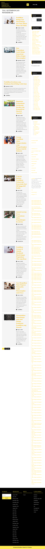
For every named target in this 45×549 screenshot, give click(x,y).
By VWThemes (29, 547)
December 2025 (37, 80)
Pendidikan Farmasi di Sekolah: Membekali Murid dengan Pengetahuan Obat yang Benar (21, 253)
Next (8, 348)
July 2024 (36, 101)
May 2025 (36, 89)
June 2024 (36, 103)
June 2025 (36, 88)
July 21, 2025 (20, 153)
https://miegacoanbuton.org (36, 423)
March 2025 (36, 92)
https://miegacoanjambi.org (36, 333)
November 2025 (16, 502)
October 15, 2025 (21, 27)
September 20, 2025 (21, 60)
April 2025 (36, 91)
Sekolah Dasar (36, 502)
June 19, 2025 (20, 295)
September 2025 (37, 84)
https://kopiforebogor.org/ (36, 249)
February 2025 (36, 93)
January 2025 (36, 95)
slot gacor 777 (34, 194)
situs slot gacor (34, 161)
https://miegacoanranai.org (36, 278)
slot (34, 130)
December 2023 (37, 108)
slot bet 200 (33, 156)
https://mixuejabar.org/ (35, 252)
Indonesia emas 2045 (38, 498)
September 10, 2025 (9, 86)
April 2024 (36, 105)
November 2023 (37, 109)
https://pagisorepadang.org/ (36, 226)
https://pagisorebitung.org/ (36, 225)
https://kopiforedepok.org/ (36, 247)
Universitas (36, 133)
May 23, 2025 (20, 329)
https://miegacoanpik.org (36, 315)
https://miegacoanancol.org (36, 470)
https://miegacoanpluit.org (36, 316)
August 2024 (36, 100)
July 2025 (36, 87)
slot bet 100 (33, 142)
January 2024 (15, 538)
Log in (24, 494)
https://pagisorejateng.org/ (36, 227)
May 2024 (36, 104)
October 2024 (36, 97)
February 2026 (36, 79)
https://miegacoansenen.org (36, 290)
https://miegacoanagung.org (36, 274)
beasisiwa (36, 121)
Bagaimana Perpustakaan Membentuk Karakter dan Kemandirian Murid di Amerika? (20, 107)
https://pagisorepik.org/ (35, 213)
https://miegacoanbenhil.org (36, 296)
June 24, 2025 (20, 224)
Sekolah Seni (36, 129)
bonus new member (35, 159)
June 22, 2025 (20, 261)
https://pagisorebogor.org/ (36, 240)
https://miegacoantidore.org (36, 275)
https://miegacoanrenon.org (36, 263)
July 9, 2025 (20, 190)
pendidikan (36, 126)
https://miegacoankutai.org (36, 445)
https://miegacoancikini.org (36, 298)
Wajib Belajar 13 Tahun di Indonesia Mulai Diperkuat (36, 36)
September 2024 (37, 99)
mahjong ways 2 (34, 148)
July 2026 (14, 496)
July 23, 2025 (20, 115)
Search (34, 15)
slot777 (32, 165)
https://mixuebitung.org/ (35, 206)
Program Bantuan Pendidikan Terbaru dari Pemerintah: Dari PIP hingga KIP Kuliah (21, 182)
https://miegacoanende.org (36, 273)
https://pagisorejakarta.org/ (36, 217)
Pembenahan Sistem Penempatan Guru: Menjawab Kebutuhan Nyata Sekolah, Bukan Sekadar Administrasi (36, 51)
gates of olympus (34, 154)
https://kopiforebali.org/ (35, 248)
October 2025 (36, 83)
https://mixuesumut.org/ (35, 253)
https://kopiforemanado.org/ (36, 251)
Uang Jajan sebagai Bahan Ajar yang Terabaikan (35, 33)
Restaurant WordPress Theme (19, 547)
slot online (33, 170)
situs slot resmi (34, 172)
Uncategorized (36, 508)
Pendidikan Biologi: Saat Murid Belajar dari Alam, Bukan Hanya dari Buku (21, 21)
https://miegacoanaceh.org (36, 277)
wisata (35, 134)
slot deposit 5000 (34, 140)
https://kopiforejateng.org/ (36, 201)
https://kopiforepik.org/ (35, 231)
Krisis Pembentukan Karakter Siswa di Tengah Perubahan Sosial (37, 46)
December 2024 (37, 96)
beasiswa (35, 122)
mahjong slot (33, 163)
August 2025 (36, 85)
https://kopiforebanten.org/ (36, 200)
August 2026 (36, 76)
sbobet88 (33, 178)
